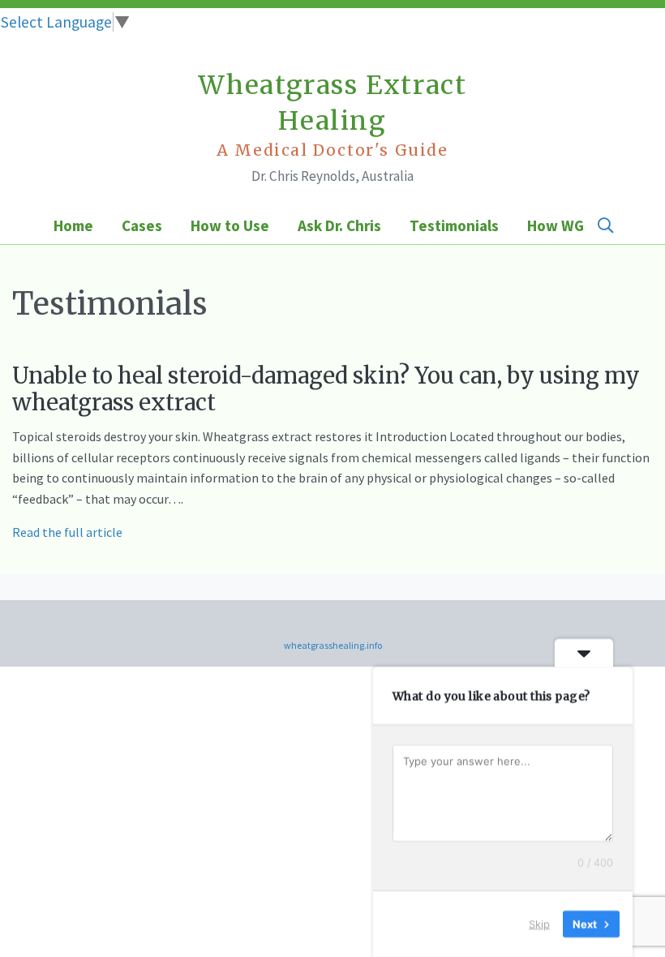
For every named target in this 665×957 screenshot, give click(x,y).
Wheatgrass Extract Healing (333, 115)
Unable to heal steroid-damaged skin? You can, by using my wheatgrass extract (326, 389)
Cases (142, 225)
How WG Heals (576, 225)
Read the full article (67, 532)
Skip (539, 923)
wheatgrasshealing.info (333, 645)
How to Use (230, 225)
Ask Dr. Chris (339, 225)
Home (73, 225)
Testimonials (454, 225)
